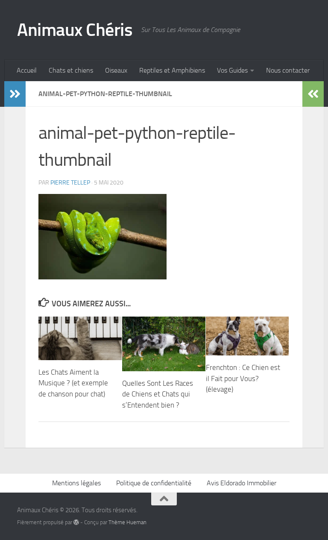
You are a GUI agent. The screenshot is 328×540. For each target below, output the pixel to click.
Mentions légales (76, 483)
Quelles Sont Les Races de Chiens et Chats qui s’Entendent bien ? (157, 394)
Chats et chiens (71, 70)
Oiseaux (116, 70)
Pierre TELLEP (70, 182)
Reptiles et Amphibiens (172, 70)
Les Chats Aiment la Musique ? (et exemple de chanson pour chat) (73, 383)
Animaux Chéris (74, 30)
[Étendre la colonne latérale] (15, 94)
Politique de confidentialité (153, 483)
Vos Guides (232, 70)
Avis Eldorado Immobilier (241, 483)
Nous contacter (288, 70)
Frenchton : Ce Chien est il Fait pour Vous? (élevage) (243, 378)
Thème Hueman (127, 522)
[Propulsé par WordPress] (76, 522)
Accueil (27, 70)
